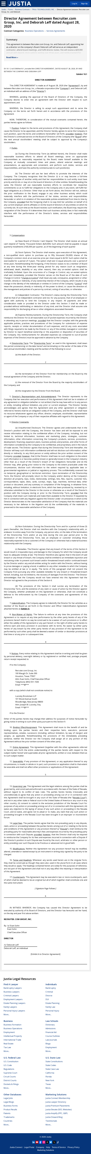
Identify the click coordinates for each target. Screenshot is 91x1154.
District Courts (10, 1080)
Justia (3, 9)
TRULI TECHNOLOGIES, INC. (43, 9)
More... (6, 1014)
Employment (9, 1032)
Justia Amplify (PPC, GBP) (57, 1113)
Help (48, 1147)
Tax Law (7, 1047)
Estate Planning (52, 1003)
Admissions (51, 1028)
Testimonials (51, 1121)
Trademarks (9, 1117)
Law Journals (51, 1040)
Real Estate (8, 1043)
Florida (49, 1076)
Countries (8, 1121)
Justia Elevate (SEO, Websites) (59, 1109)
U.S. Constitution (11, 1061)
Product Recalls (10, 1109)
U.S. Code (8, 1065)
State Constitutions (54, 1061)
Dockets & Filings (11, 1084)
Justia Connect (16, 1147)
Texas (48, 1084)
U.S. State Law (53, 1057)
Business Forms (11, 1105)
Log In (74, 3)
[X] (54, 1142)
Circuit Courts (10, 1076)
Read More (11, 57)
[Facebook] (40, 1142)
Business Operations (34, 31)
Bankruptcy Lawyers (13, 988)
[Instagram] (43, 1142)
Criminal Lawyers (11, 995)
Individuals (51, 984)
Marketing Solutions (56, 1094)
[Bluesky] (50, 1142)
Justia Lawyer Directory (56, 1102)
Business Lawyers (11, 991)
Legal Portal (29, 1147)
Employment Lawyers (13, 999)
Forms (10, 9)
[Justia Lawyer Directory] (57, 1142)
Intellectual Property (13, 1036)
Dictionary (50, 1024)
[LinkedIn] (33, 1142)
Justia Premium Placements (58, 1105)
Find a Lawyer (11, 984)
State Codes (51, 1065)
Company (40, 1147)
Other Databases (12, 1094)
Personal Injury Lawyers (14, 1010)
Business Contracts (22, 9)
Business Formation (12, 1024)
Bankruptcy (51, 988)
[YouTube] (37, 1142)
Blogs (48, 1043)
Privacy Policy (74, 1147)
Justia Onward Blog (54, 1117)
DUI (47, 999)
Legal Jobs (8, 1098)
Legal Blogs (9, 1102)
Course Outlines (53, 1036)
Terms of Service (59, 1147)
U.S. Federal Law (12, 1057)
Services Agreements (55, 31)
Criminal (49, 991)
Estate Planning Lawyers (14, 1003)
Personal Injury (52, 1010)
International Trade (12, 1040)
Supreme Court (10, 1073)
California (50, 1073)
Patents (7, 1113)
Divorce (49, 995)
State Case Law (52, 1069)
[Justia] (20, 3)
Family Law (50, 1007)
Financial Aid (51, 1032)
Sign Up (84, 3)
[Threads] (47, 1142)
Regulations (9, 1069)
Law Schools (52, 1021)
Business (8, 1021)
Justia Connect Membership (58, 1098)
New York (50, 1080)
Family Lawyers (10, 1007)
